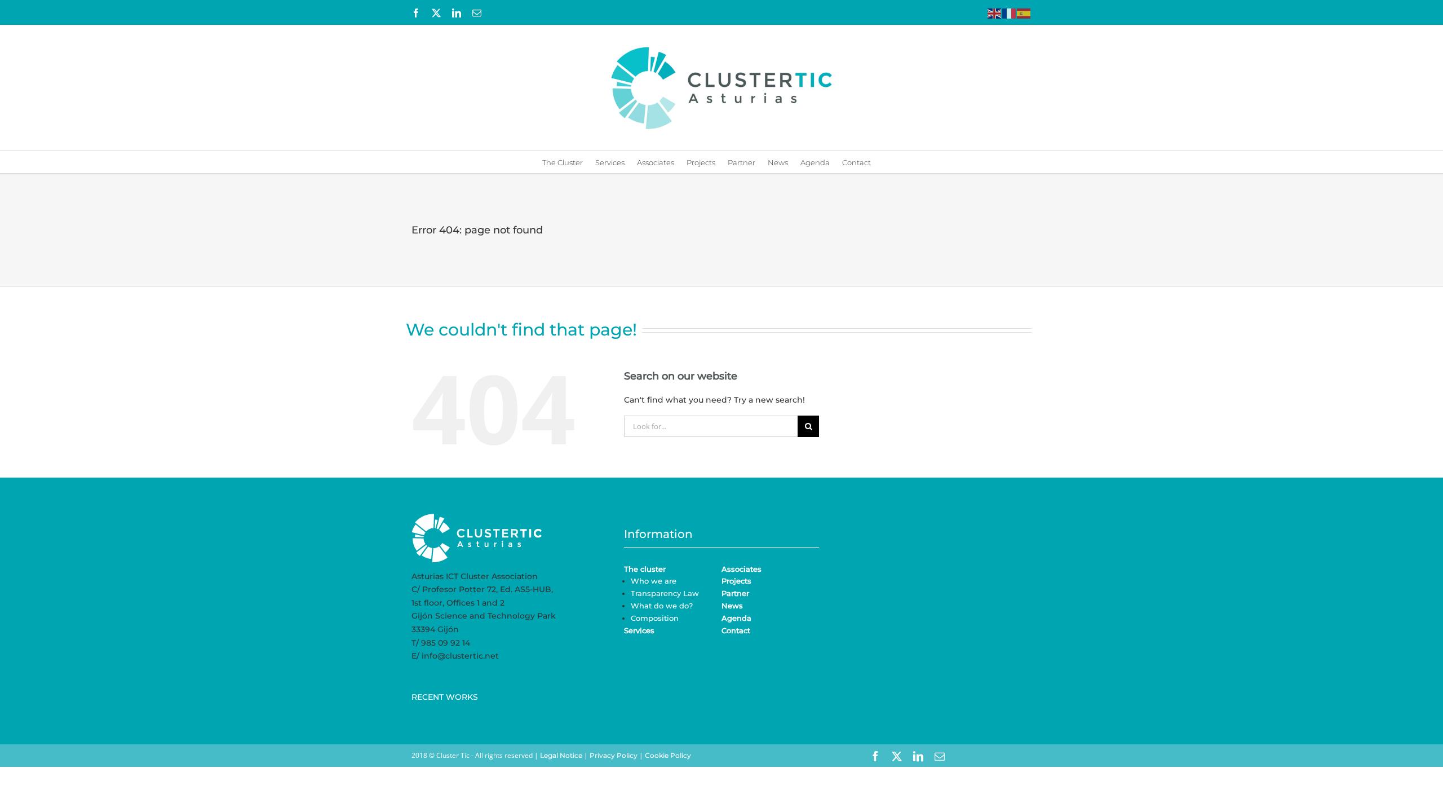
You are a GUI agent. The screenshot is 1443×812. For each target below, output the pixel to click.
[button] (886, 162)
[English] (995, 12)
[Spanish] (1024, 12)
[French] (1009, 12)
